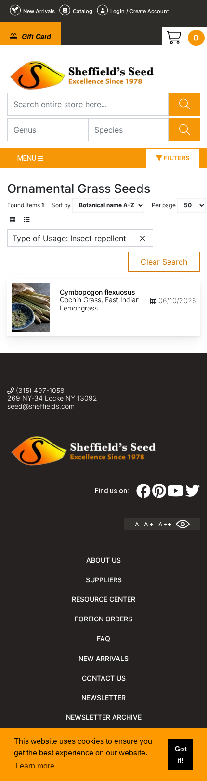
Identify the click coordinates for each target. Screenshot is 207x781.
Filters (176, 158)
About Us (103, 560)
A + (148, 524)
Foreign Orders (103, 619)
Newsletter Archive (104, 717)
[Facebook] (143, 494)
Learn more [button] (34, 766)
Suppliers (104, 580)
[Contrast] (186, 524)
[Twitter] (192, 494)
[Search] (184, 104)
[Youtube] (176, 494)
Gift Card (35, 36)
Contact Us (104, 678)
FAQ (103, 638)
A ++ (164, 524)
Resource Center (103, 599)
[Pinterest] (159, 494)
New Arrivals (103, 658)
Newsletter (103, 697)
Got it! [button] (181, 754)
